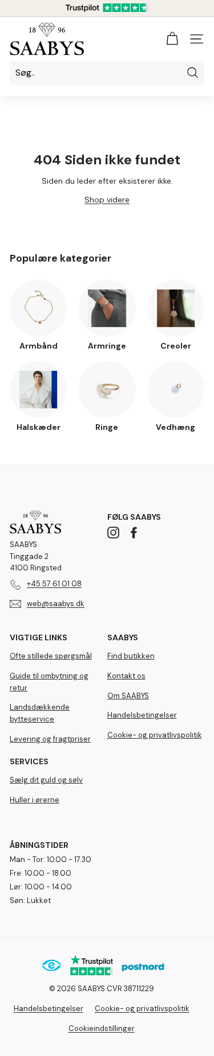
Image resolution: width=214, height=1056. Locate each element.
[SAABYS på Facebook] (134, 533)
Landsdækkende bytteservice (40, 713)
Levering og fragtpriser (50, 739)
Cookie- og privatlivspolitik (154, 735)
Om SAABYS (128, 696)
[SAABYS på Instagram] (113, 533)
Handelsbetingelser (142, 715)
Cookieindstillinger (101, 1028)
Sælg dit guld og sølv (46, 780)
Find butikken (131, 656)
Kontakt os (126, 676)
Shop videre (107, 199)
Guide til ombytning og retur (49, 682)
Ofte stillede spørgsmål (51, 656)
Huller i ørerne (34, 800)
